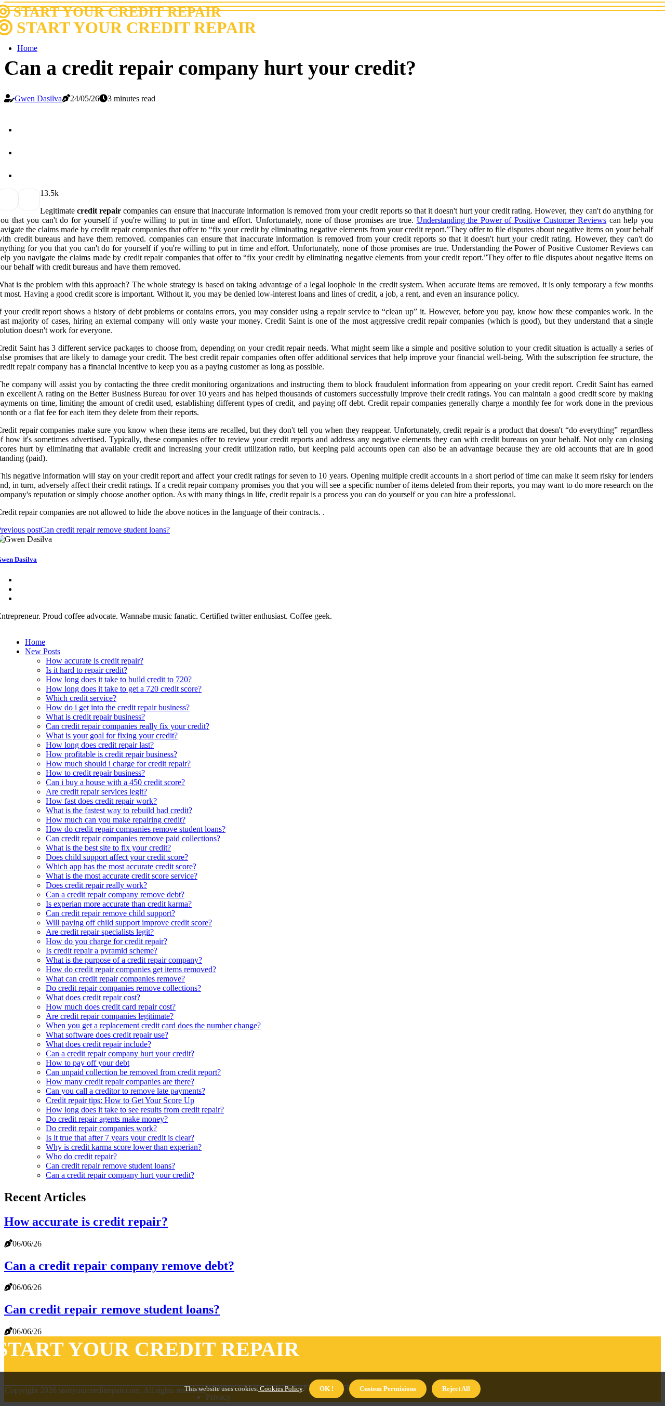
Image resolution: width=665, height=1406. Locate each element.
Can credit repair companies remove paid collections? (133, 838)
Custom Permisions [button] (388, 1388)
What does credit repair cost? (93, 997)
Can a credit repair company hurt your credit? (120, 1053)
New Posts (42, 651)
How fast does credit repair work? (101, 801)
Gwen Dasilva (38, 98)
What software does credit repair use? (107, 1034)
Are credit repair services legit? (96, 791)
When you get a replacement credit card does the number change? (153, 1025)
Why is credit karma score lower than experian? (124, 1147)
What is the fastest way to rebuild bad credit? (119, 810)
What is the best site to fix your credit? (108, 847)
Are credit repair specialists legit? (100, 931)
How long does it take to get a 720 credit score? (124, 688)
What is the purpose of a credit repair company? (124, 960)
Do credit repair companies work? (101, 1128)
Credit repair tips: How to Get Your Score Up (120, 1100)
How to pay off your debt (87, 1062)
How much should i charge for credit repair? (118, 763)
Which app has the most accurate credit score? (121, 866)
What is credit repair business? (95, 716)
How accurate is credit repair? (94, 660)
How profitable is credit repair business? (111, 754)
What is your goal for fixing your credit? (112, 735)
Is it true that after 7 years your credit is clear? (120, 1137)
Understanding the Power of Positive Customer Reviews (512, 220)
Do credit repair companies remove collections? (123, 988)
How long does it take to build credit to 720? (119, 679)
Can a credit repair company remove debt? (115, 894)
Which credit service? (81, 698)
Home (27, 48)
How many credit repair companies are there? (120, 1081)
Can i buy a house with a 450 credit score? (115, 782)
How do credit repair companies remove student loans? (135, 829)
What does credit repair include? (98, 1044)
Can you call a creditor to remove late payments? (125, 1090)
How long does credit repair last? (100, 744)
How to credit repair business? (95, 772)
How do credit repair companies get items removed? (131, 969)
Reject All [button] (456, 1388)
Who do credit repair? (81, 1156)
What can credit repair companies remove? (115, 978)
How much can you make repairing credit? (115, 819)
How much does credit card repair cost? (111, 1006)
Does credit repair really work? (96, 885)
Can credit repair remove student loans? (110, 1165)
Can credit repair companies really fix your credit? (127, 726)
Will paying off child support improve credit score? (129, 922)
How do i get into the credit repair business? (118, 707)
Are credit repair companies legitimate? (110, 1016)
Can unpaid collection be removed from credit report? (133, 1072)
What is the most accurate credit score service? (121, 875)
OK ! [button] (327, 1388)
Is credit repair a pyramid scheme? (101, 950)
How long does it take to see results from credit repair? (135, 1109)
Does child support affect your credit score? (117, 857)
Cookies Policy (280, 1388)
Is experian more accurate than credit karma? (119, 903)
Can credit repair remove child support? (110, 913)
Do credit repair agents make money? (107, 1119)
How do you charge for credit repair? (106, 941)
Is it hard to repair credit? (86, 670)
